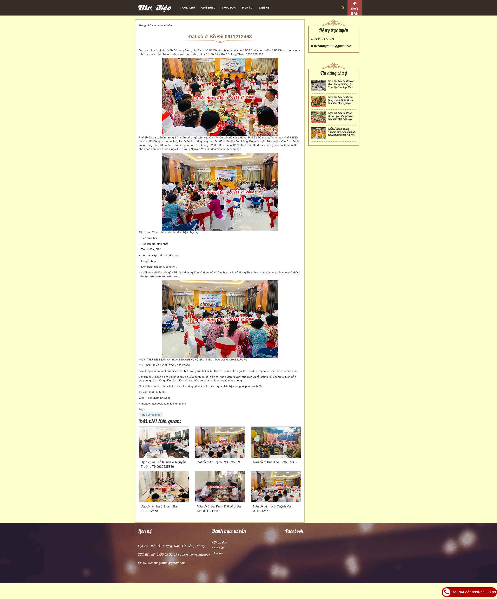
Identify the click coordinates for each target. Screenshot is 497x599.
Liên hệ (264, 7)
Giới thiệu (208, 7)
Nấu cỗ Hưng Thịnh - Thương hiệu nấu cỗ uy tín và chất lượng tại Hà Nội (341, 132)
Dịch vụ (247, 7)
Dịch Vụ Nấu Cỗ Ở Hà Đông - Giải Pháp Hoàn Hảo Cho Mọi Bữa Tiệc (340, 116)
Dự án (218, 553)
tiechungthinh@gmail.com (333, 46)
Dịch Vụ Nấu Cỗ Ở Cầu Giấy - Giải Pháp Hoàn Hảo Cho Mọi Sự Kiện (340, 100)
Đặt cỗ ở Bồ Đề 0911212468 (220, 36)
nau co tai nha (163, 25)
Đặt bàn (355, 11)
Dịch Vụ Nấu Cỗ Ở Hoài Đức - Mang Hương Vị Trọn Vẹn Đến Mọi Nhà (341, 84)
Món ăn (219, 548)
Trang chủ (187, 7)
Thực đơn (228, 7)
